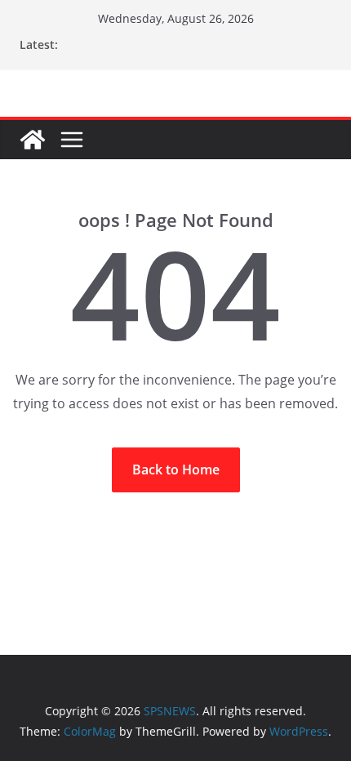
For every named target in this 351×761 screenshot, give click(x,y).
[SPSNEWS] (32, 139)
